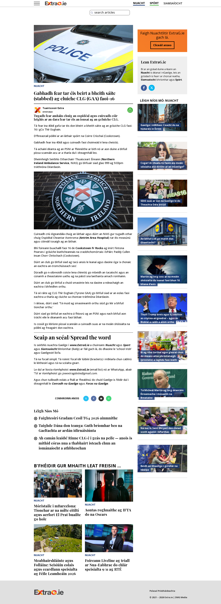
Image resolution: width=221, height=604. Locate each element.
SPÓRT (154, 3)
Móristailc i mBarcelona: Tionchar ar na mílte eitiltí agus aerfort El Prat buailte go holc (57, 512)
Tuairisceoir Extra (53, 108)
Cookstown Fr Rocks (89, 248)
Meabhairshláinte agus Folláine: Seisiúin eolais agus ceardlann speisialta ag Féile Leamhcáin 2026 (55, 567)
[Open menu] (37, 3)
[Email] (101, 398)
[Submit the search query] (91, 12)
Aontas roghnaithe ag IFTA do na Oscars (108, 512)
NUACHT (139, 3)
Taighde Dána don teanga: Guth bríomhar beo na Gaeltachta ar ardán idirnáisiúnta (80, 428)
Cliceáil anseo (162, 45)
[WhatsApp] (108, 398)
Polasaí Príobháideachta (162, 590)
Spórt (178, 79)
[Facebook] (93, 398)
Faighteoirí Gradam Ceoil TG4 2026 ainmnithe (78, 417)
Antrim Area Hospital (94, 237)
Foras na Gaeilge (97, 383)
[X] (86, 398)
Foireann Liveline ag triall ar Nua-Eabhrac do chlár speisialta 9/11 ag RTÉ (107, 565)
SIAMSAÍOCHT (173, 3)
